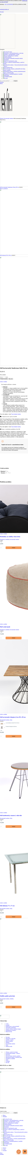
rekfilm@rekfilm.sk (4, 9)
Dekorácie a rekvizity (10, 1038)
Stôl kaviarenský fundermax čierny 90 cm (9, 187)
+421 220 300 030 (8, 4)
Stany (7, 1060)
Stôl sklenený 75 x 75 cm (7, 905)
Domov (2, 118)
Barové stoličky (9, 1041)
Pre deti (7, 1062)
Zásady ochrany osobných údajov (13, 1029)
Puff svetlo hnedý (5, 627)
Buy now (10, 378)
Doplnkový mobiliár (4, 539)
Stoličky (12, 998)
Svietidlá (8, 1061)
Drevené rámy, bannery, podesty (13, 1056)
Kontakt (2, 12)
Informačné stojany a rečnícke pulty (14, 1057)
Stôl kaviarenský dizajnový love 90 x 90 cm (13, 717)
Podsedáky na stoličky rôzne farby (10, 536)
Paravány (8, 1054)
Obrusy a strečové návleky (12, 1052)
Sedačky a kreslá (9, 1039)
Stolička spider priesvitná (7, 996)
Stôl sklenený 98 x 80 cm (6, 255)
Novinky (8, 1037)
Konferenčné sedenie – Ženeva (13, 1053)
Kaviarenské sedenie (8, 118)
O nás (7, 1023)
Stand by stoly (9, 1046)
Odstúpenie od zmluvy (11, 1030)
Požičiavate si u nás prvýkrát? (12, 1026)
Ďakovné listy (9, 1031)
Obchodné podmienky (11, 1027)
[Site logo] (7, 48)
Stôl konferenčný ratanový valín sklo (11, 815)
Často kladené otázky (16, 414)
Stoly (11, 720)
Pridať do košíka (4, 378)
